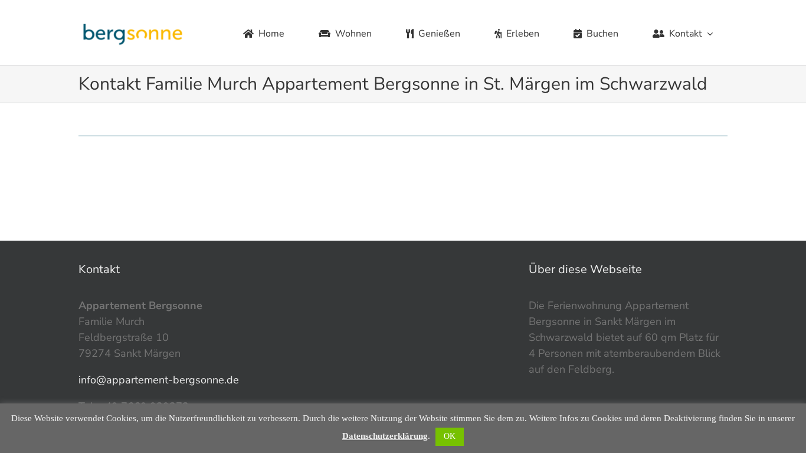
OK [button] (450, 436)
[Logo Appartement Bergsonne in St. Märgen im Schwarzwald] (133, 24)
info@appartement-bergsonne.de (158, 380)
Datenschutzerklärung (385, 436)
